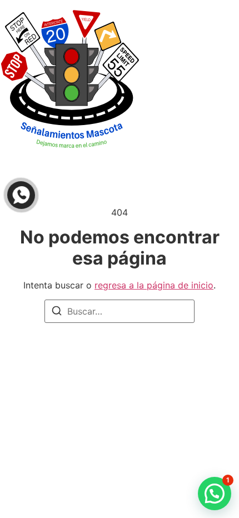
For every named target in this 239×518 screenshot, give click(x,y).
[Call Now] (21, 195)
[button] (214, 493)
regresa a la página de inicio (153, 285)
